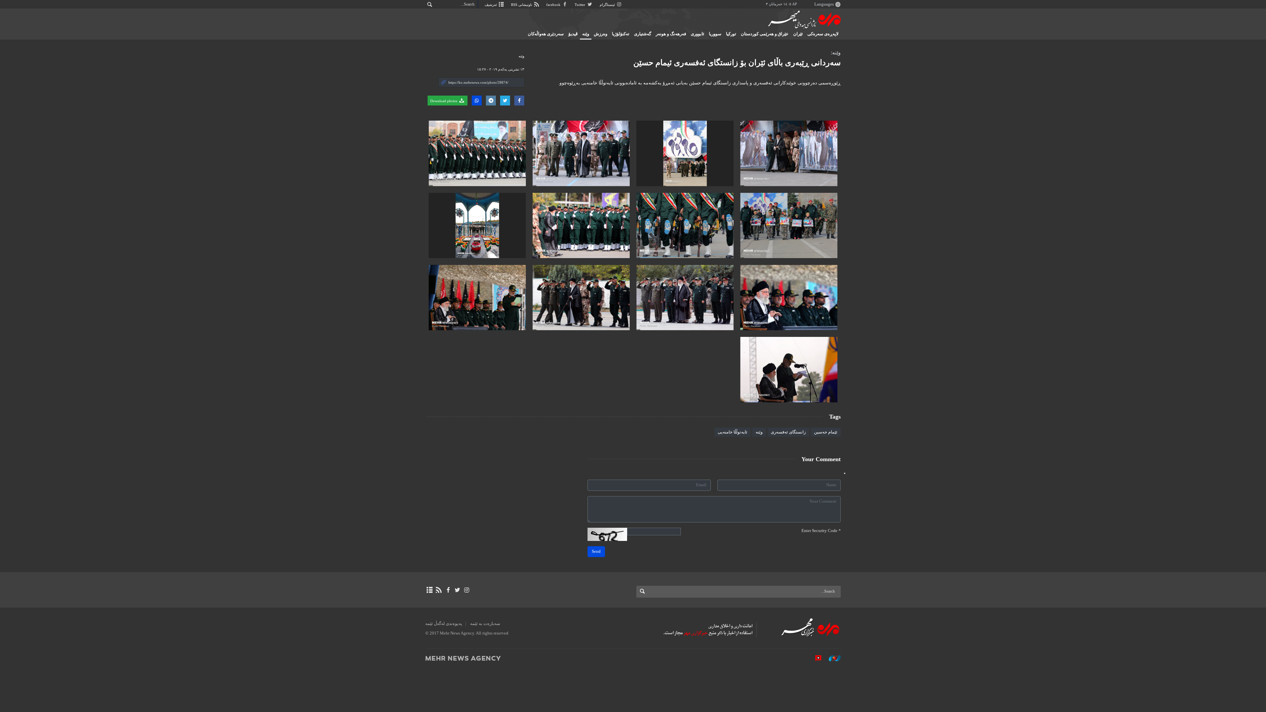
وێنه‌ (585, 34)
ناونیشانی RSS (522, 5)
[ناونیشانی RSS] (439, 590)
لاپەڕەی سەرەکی (822, 34)
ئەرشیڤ (491, 5)
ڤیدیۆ (573, 34)
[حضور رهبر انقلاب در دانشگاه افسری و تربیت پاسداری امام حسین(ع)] (788, 153)
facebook (553, 5)
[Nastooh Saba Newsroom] (831, 658)
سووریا (715, 34)
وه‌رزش (600, 34)
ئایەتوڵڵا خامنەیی (732, 432)
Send (596, 551)
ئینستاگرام (608, 5)
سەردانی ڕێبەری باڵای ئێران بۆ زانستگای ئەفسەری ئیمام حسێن (737, 62)
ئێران (798, 34)
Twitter (580, 5)
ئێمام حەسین (825, 432)
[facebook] (448, 590)
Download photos (444, 101)
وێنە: (836, 52)
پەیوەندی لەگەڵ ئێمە (443, 623)
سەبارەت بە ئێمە (485, 623)
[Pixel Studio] (815, 658)
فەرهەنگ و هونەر (671, 34)
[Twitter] (457, 590)
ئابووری (697, 34)
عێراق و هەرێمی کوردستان (765, 34)
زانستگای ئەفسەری (788, 432)
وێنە (759, 432)
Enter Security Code (821, 530)
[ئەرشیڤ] (429, 590)
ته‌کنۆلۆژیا (620, 34)
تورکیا (731, 34)
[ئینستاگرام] (467, 590)
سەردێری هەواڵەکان (546, 34)
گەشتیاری (642, 34)
